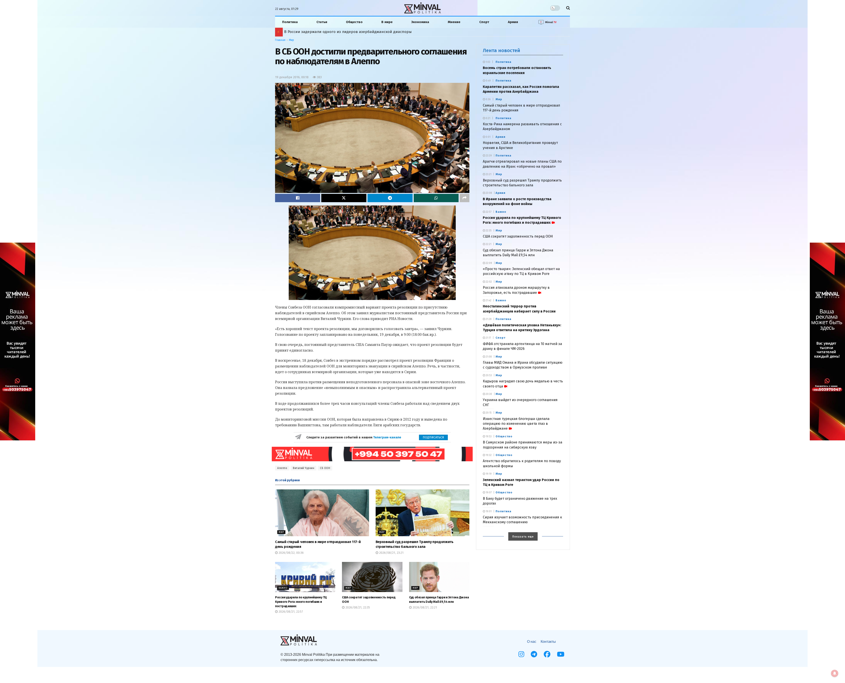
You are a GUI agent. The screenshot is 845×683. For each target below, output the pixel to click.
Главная (280, 40)
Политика (290, 22)
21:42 (488, 300)
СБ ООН (325, 468)
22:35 (488, 230)
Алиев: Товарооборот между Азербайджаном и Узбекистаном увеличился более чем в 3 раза (369, 31)
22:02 (488, 281)
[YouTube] (560, 654)
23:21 (488, 174)
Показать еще (523, 536)
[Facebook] (547, 654)
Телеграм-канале (387, 437)
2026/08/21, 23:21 (391, 553)
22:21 (488, 244)
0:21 (487, 118)
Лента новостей (501, 50)
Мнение (454, 22)
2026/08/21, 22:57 (290, 612)
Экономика (420, 22)
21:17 (488, 337)
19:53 (488, 436)
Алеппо (282, 468)
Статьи (321, 22)
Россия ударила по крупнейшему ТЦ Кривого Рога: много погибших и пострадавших (301, 602)
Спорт (484, 22)
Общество (354, 22)
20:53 (488, 375)
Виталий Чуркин (303, 468)
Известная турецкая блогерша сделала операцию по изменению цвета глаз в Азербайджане (516, 424)
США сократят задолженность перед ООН (518, 236)
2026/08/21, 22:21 (424, 607)
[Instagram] (521, 654)
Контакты (548, 641)
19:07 (488, 492)
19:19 (488, 473)
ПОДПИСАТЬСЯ (433, 437)
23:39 (488, 155)
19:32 (488, 455)
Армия (513, 22)
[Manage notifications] (834, 673)
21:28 (488, 319)
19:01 (488, 511)
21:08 (488, 356)
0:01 (487, 136)
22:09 (488, 263)
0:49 (488, 80)
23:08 (488, 192)
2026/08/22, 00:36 (291, 553)
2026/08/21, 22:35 (357, 607)
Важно (283, 588)
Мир (291, 40)
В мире (387, 22)
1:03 (487, 62)
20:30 (488, 394)
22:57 (488, 211)
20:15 (488, 412)
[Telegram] (534, 654)
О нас (531, 641)
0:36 (488, 99)
